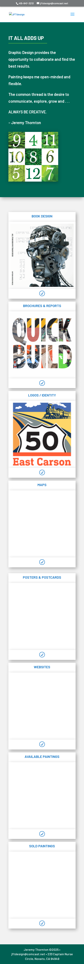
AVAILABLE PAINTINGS (42, 756)
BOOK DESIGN (42, 216)
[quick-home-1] (42, 344)
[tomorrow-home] (42, 255)
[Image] (42, 706)
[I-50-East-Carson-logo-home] (42, 434)
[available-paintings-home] (42, 795)
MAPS (42, 485)
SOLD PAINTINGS (42, 846)
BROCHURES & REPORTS (42, 306)
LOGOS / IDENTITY (42, 395)
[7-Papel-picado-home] (42, 616)
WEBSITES (42, 667)
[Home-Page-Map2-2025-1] (42, 523)
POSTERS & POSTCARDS (42, 577)
